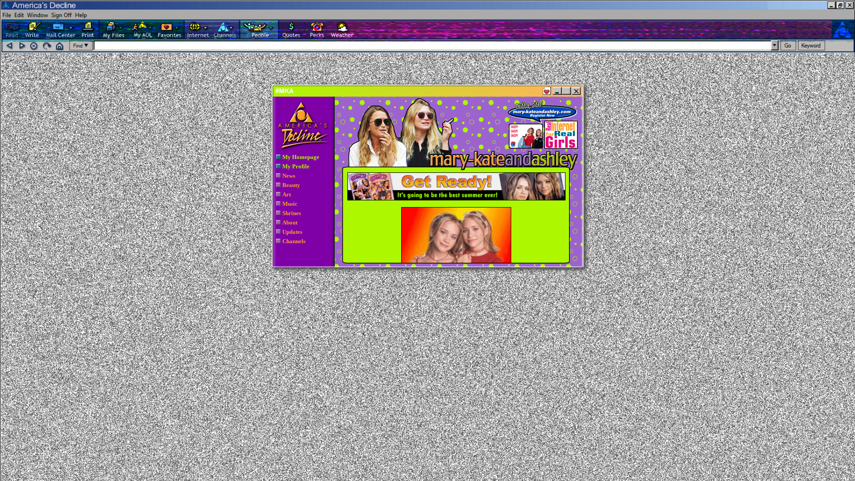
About (289, 222)
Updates (292, 231)
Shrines (291, 213)
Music (289, 203)
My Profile (295, 166)
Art (286, 194)
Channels (293, 241)
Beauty (291, 185)
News (288, 175)
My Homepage (300, 157)
